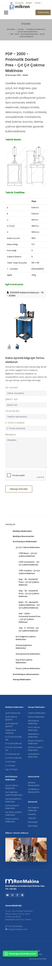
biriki (44, 958)
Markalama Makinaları (33, 735)
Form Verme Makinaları (34, 728)
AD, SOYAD (11, 387)
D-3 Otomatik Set (13, 743)
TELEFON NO (12, 411)
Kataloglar (33, 822)
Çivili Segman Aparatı (11, 725)
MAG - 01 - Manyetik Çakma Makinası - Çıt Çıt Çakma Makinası (29, 605)
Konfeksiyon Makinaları (36, 29)
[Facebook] (17, 895)
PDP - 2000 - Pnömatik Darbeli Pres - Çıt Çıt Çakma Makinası (27, 35)
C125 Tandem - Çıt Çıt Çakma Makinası (29, 572)
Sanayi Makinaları (22, 679)
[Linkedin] (22, 895)
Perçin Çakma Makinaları (28, 668)
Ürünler (21, 29)
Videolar (32, 818)
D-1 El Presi (10, 765)
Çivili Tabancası (12, 713)
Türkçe (37, 3)
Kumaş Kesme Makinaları (28, 654)
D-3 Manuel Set (12, 754)
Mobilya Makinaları (22, 531)
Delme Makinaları (36, 717)
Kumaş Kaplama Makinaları (24, 646)
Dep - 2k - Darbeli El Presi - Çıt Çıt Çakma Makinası (29, 582)
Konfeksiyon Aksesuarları (26, 674)
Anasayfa (11, 29)
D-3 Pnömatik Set (13, 758)
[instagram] (12, 895)
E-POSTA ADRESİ (15, 422)
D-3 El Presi (10, 761)
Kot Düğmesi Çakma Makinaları (26, 638)
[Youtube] (7, 895)
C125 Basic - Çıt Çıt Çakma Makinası (28, 554)
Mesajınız (10, 434)
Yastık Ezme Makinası (10, 731)
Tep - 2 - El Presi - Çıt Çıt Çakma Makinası (29, 629)
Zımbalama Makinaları (33, 755)
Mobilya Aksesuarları (23, 536)
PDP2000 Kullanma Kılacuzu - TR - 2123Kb (25, 294)
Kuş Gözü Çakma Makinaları (24, 661)
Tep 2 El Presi (11, 769)
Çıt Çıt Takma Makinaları (27, 32)
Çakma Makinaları (36, 713)
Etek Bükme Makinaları (33, 722)
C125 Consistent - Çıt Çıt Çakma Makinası (29, 563)
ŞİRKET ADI (11, 399)
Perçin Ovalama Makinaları (35, 742)
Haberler (32, 814)
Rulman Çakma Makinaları (35, 748)
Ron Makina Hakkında (33, 809)
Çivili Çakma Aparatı (11, 718)
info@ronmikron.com (17, 929)
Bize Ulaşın (33, 826)
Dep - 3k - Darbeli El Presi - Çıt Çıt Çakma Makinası (29, 593)
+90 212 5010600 (15, 926)
